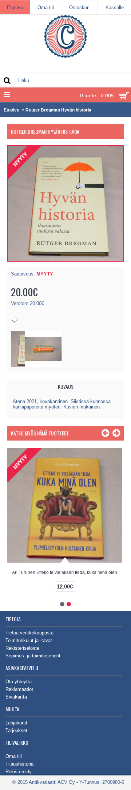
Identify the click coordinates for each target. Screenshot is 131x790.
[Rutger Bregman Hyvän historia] (43, 365)
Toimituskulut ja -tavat (28, 640)
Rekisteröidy (18, 771)
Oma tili (13, 756)
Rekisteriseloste (22, 648)
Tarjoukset (16, 730)
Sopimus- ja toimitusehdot (32, 655)
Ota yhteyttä (18, 681)
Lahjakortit (16, 723)
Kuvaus (66, 386)
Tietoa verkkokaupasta (29, 632)
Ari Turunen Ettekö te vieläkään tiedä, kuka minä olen (64, 572)
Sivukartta (16, 697)
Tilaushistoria (19, 764)
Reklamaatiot (19, 689)
